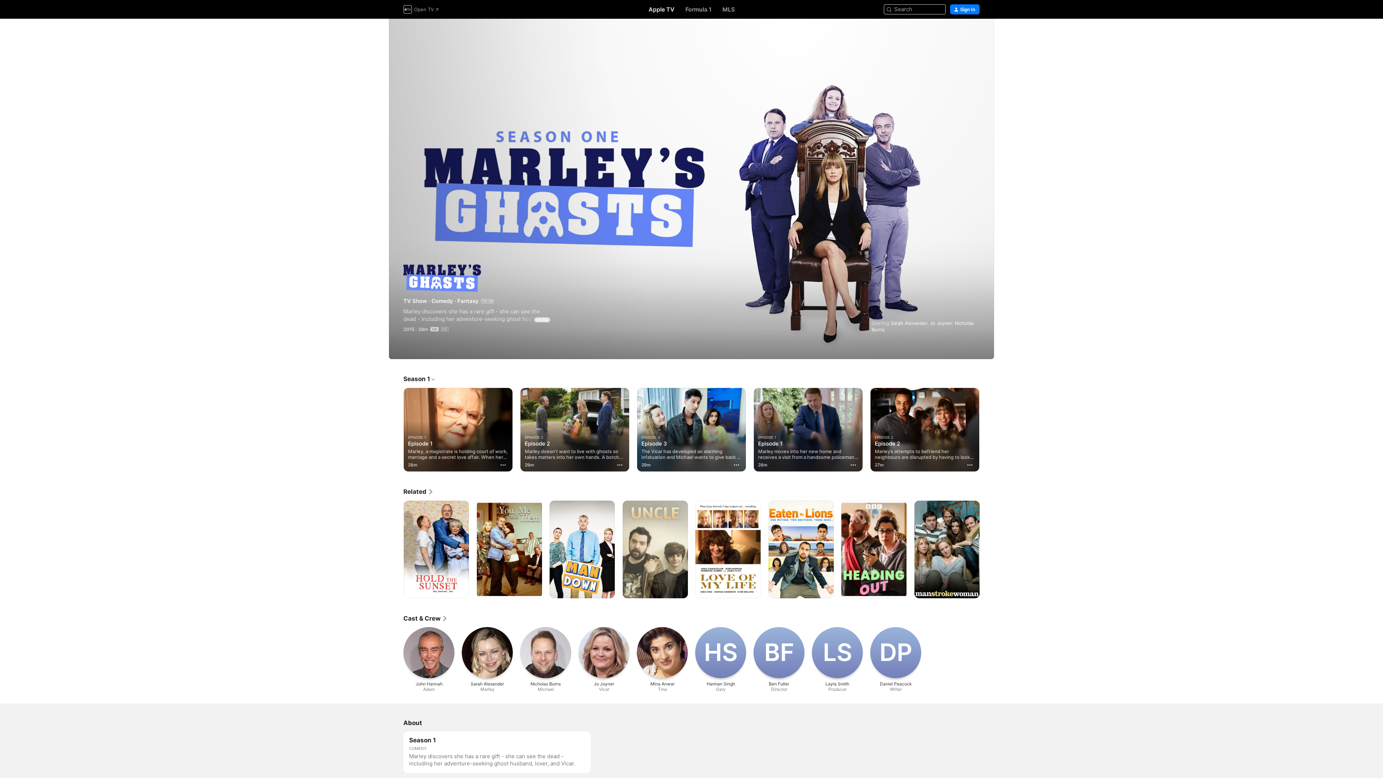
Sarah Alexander (909, 323)
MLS (728, 9)
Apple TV (662, 9)
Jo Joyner (941, 323)
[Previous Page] (396, 429)
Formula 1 (698, 9)
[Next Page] (987, 429)
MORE (542, 319)
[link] (418, 492)
